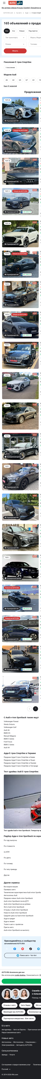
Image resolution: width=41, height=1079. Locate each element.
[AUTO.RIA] (15, 3)
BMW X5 (7, 733)
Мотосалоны (18, 1042)
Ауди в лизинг (9, 921)
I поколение (10, 68)
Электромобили (8, 1045)
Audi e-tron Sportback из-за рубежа (17, 904)
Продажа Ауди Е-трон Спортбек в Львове (20, 763)
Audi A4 (7, 748)
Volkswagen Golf (10, 727)
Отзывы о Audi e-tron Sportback (16, 910)
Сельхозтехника (10, 1050)
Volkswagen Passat (11, 721)
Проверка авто (10, 890)
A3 (33, 80)
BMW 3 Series (9, 745)
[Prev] (29, 708)
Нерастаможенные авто (11, 1032)
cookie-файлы (20, 975)
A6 (7, 80)
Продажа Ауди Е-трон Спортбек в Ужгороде (21, 766)
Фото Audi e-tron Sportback (14, 907)
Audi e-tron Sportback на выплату (16, 930)
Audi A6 (7, 730)
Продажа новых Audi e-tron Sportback (18, 898)
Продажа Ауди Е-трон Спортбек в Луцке (19, 760)
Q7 (27, 80)
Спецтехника (30, 1042)
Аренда (4, 1055)
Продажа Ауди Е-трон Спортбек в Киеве (19, 757)
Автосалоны (6, 1042)
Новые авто (7, 1038)
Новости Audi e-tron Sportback (15, 913)
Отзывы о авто (10, 1005)
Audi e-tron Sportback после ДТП (16, 901)
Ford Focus (8, 742)
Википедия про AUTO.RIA (13, 1012)
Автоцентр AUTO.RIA (24, 1045)
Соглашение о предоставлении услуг (16, 1065)
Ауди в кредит (9, 919)
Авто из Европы (19, 1030)
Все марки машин (11, 887)
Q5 (20, 80)
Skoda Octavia (9, 724)
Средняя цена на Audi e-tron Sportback (18, 916)
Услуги (12, 1055)
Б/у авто (6, 1025)
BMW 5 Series (9, 739)
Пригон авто (9, 927)
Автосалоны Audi (10, 895)
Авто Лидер (25, 1005)
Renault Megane (10, 736)
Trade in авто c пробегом (13, 924)
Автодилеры (6, 1030)
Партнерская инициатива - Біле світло (19, 1019)
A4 (13, 80)
